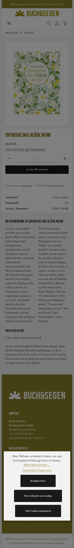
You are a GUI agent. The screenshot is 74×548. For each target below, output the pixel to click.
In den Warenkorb (37, 169)
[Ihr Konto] (56, 23)
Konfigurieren (38, 480)
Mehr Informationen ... (37, 465)
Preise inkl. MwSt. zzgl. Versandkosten (25, 149)
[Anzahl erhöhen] (65, 158)
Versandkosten (57, 538)
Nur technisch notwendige (38, 496)
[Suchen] (48, 23)
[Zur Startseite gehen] (37, 13)
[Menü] (9, 23)
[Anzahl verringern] (9, 158)
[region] (37, 83)
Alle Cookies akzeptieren (38, 511)
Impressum (44, 470)
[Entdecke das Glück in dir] (37, 83)
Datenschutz (29, 470)
